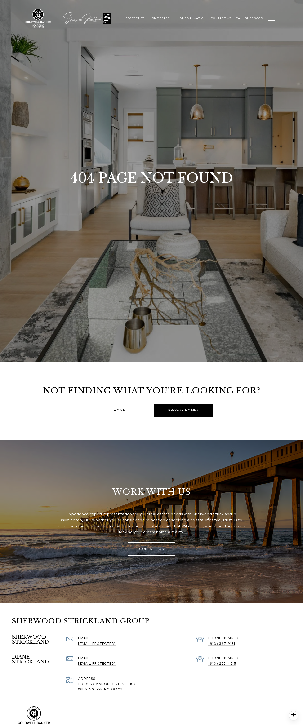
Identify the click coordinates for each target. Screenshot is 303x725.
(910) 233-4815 (222, 663)
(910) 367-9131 (221, 643)
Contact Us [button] (151, 549)
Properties (135, 18)
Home (119, 410)
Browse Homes (183, 410)
